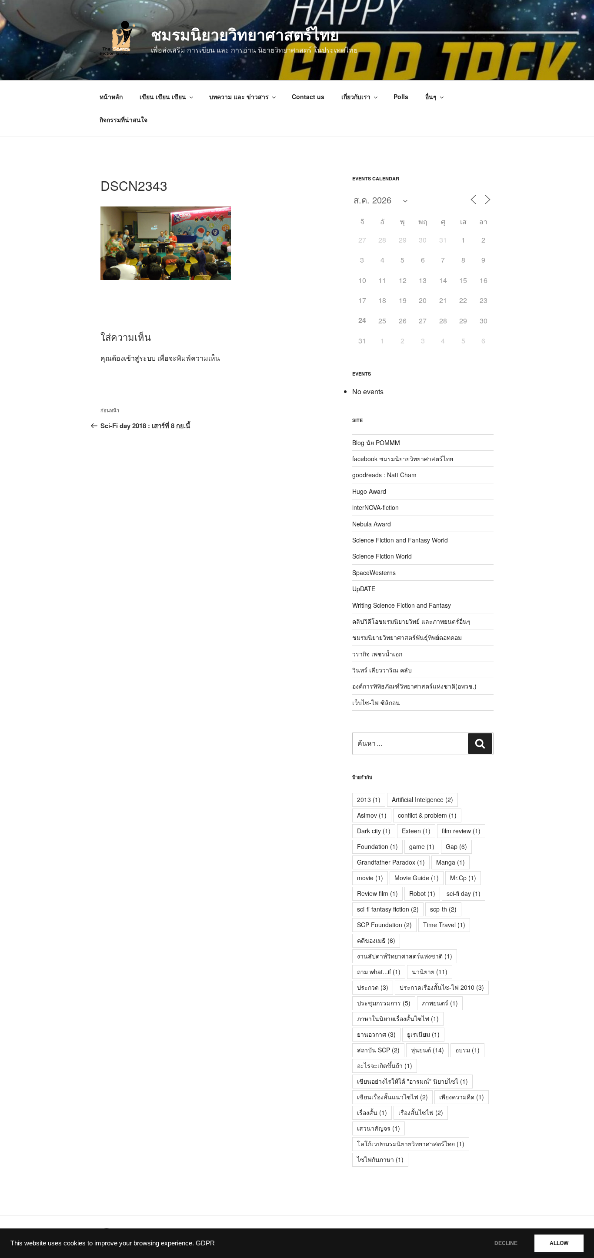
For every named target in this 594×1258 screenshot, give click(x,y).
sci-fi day (464, 893)
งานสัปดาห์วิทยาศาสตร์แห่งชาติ (404, 956)
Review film (377, 893)
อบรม (467, 1049)
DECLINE (505, 1243)
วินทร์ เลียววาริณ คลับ (382, 670)
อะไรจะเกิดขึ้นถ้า (384, 1065)
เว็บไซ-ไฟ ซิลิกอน (376, 702)
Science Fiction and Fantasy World (400, 540)
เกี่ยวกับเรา (355, 96)
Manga (450, 862)
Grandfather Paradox (391, 862)
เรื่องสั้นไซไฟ (420, 1112)
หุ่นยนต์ (427, 1049)
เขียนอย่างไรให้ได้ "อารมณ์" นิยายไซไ (412, 1081)
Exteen (416, 830)
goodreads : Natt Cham (384, 474)
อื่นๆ (431, 96)
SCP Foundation (384, 924)
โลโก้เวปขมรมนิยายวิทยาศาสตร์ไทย (410, 1143)
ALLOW (559, 1243)
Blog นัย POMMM (376, 442)
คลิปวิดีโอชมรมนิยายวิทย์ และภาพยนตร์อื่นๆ (411, 621)
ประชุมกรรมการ (383, 1002)
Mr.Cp (463, 877)
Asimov (372, 815)
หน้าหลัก (111, 96)
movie (370, 877)
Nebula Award (371, 523)
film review (461, 830)
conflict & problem (427, 815)
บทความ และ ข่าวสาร (239, 96)
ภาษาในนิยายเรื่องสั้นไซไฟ (398, 1018)
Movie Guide (416, 877)
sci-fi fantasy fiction (388, 909)
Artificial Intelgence (422, 799)
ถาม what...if (378, 971)
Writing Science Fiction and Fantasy (401, 605)
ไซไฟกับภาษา (380, 1159)
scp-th (443, 909)
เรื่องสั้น (372, 1112)
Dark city (373, 830)
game (421, 846)
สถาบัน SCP (378, 1049)
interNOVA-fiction (375, 507)
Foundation (377, 846)
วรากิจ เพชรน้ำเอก (377, 653)
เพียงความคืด (461, 1096)
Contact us (308, 96)
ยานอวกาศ (376, 1034)
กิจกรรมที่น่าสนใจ (123, 119)
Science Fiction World (382, 556)
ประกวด (372, 987)
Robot (422, 893)
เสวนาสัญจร (378, 1128)
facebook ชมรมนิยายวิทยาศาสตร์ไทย (402, 458)
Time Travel (444, 924)
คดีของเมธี (376, 940)
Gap (456, 846)
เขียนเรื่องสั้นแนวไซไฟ (392, 1096)
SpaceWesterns (374, 572)
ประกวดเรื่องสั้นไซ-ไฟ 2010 (442, 987)
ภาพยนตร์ (440, 1002)
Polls (401, 96)
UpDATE (363, 588)
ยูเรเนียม (423, 1034)
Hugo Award (369, 491)
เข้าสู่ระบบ (140, 358)
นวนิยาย (429, 971)
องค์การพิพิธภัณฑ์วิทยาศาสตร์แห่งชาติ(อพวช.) (414, 686)
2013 (368, 799)
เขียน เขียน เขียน (163, 96)
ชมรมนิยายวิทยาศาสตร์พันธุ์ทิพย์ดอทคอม (407, 637)
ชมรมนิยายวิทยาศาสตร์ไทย (245, 34)
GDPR (205, 1243)
